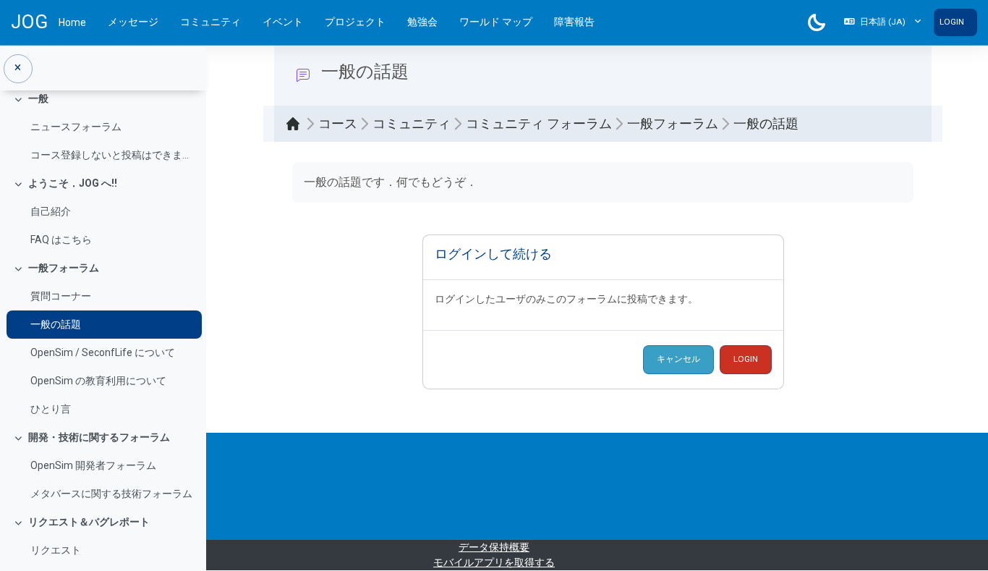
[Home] (296, 123)
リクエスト (55, 550)
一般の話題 (55, 324)
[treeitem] (102, 127)
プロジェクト (355, 22)
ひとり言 (50, 409)
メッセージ (133, 22)
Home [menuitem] (72, 22)
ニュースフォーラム (76, 126)
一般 (38, 98)
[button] (882, 22)
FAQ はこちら (61, 239)
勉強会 (422, 22)
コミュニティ (210, 22)
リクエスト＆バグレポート (89, 522)
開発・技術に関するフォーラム (99, 437)
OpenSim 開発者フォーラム (93, 465)
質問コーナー (60, 296)
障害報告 (574, 22)
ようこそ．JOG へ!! (72, 183)
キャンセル (678, 359)
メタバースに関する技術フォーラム (111, 493)
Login (952, 22)
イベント (283, 22)
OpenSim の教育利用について (98, 380)
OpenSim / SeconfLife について (102, 352)
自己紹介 (50, 211)
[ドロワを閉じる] (18, 68)
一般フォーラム (63, 268)
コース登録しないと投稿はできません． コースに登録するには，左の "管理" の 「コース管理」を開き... (112, 155)
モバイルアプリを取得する (494, 562)
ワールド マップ (495, 22)
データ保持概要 (494, 547)
